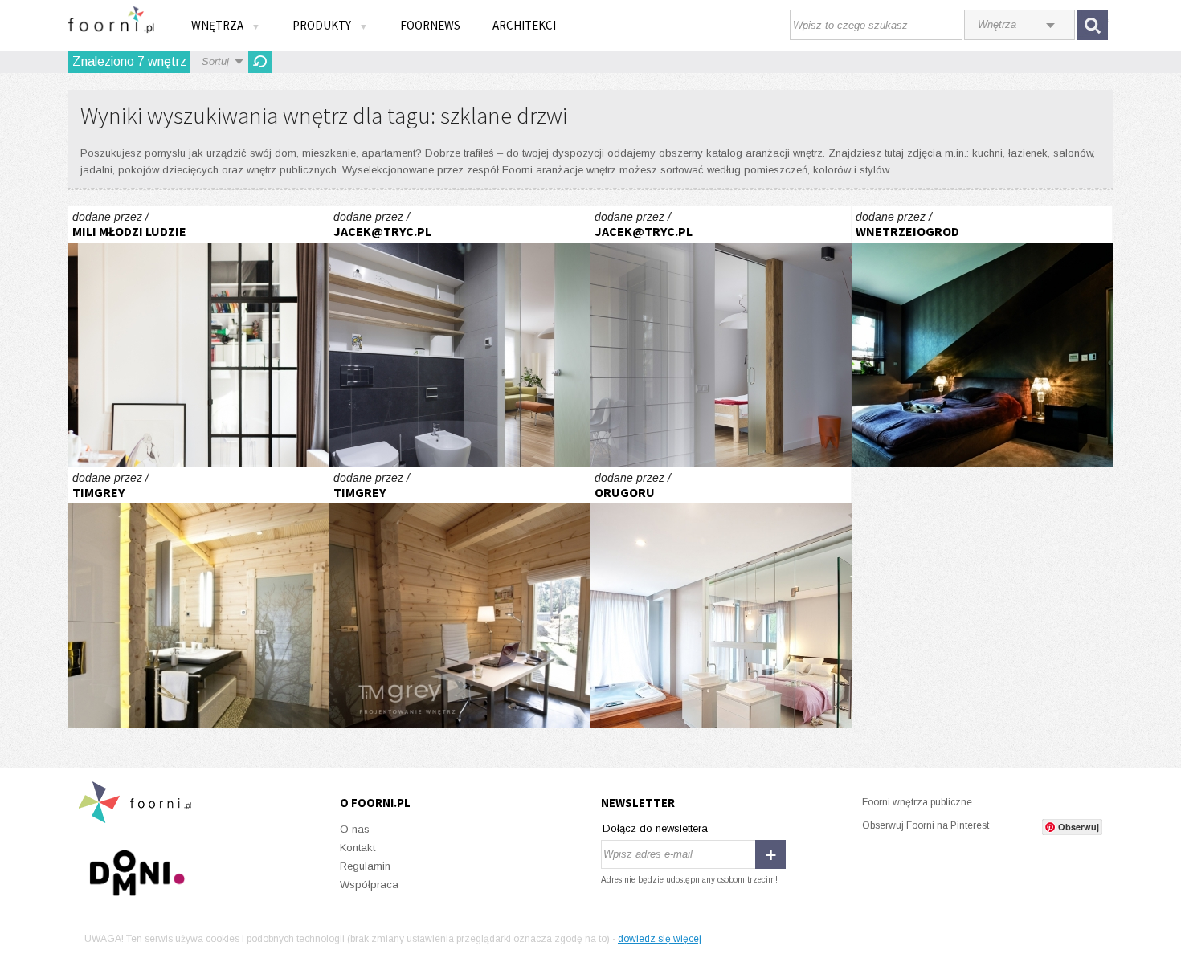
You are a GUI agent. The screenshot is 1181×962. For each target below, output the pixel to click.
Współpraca (369, 884)
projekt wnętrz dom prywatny (721, 597)
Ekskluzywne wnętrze (198, 597)
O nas (355, 829)
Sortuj (215, 61)
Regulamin (365, 866)
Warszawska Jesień (459, 336)
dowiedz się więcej (659, 938)
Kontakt (357, 848)
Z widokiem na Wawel (982, 336)
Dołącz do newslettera (655, 828)
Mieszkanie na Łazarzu (198, 336)
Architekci (524, 25)
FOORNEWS (430, 25)
